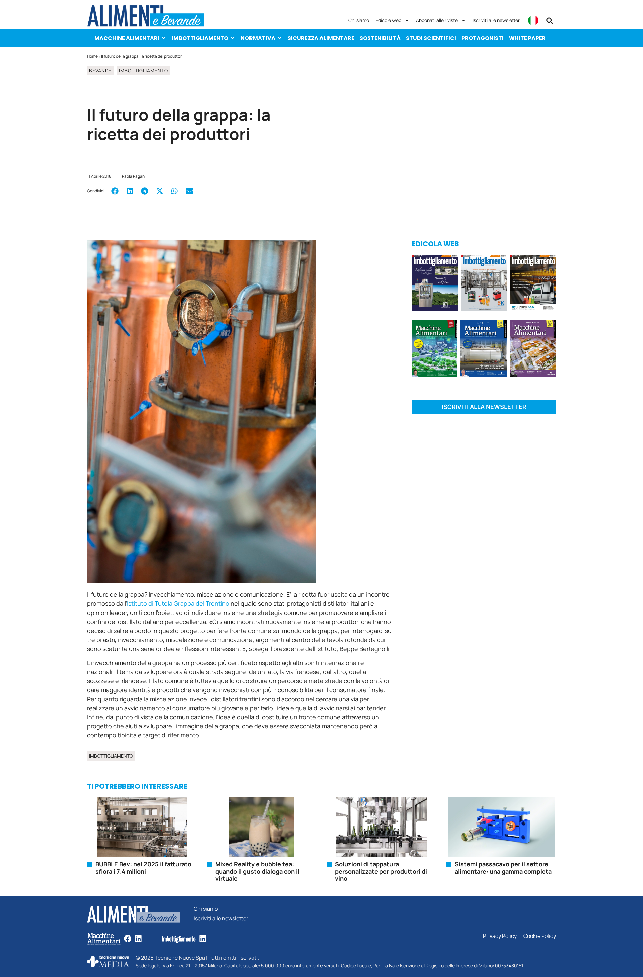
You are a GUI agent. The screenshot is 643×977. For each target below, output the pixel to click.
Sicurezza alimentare (321, 38)
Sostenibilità (380, 38)
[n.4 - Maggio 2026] (533, 284)
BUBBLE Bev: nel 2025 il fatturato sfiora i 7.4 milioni (143, 867)
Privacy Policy (500, 936)
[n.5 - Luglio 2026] (484, 284)
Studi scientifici (431, 38)
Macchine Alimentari (126, 38)
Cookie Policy (539, 936)
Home (92, 56)
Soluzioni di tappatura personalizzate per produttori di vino (381, 871)
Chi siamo (358, 20)
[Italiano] (533, 20)
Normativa (258, 38)
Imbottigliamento (200, 38)
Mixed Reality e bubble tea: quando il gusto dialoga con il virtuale (257, 871)
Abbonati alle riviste (437, 20)
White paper (527, 38)
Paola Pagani (134, 176)
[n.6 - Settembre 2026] (435, 284)
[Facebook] (127, 938)
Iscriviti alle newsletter (496, 20)
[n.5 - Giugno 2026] (483, 350)
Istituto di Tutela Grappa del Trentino (178, 603)
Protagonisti (482, 38)
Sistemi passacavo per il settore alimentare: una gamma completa (503, 867)
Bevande (100, 70)
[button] (549, 20)
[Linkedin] (138, 938)
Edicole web (388, 20)
